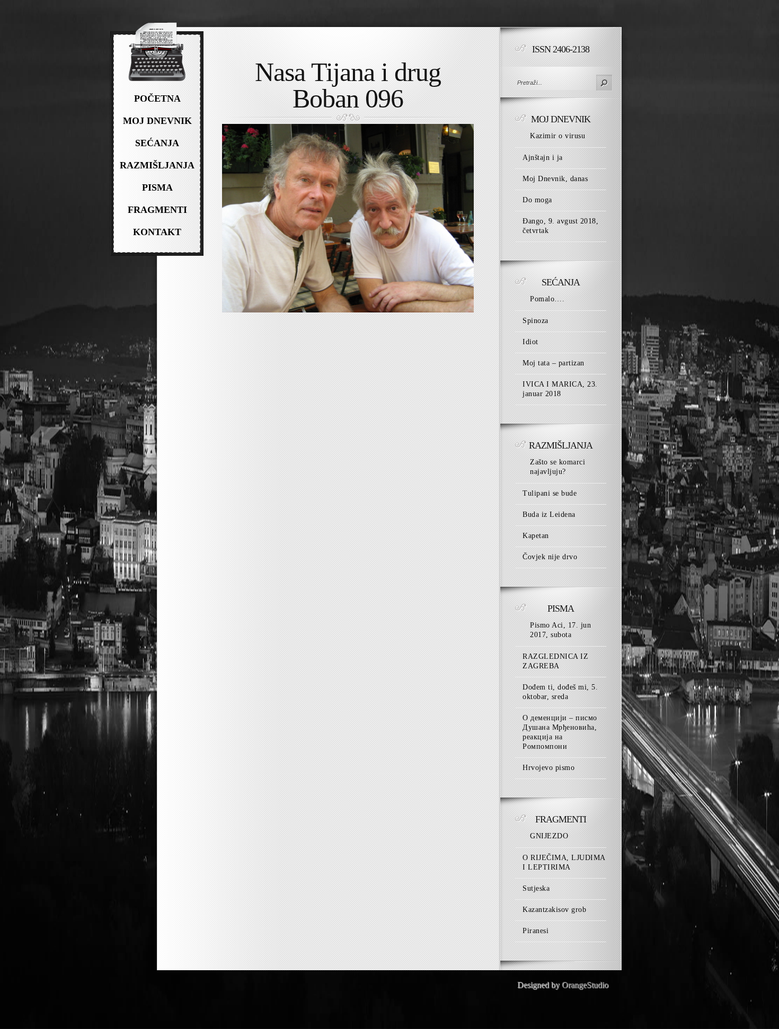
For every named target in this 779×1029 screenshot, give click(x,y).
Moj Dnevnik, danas (555, 179)
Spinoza (535, 321)
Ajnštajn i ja (543, 158)
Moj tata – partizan (554, 363)
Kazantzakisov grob (554, 910)
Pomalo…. (547, 299)
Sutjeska (536, 888)
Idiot (530, 342)
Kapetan (536, 536)
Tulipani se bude (550, 493)
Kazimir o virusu (557, 136)
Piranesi (535, 931)
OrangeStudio (585, 984)
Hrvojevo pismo (548, 768)
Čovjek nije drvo (550, 557)
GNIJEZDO (549, 836)
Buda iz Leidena (549, 514)
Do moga (537, 200)
